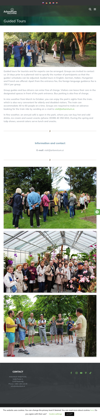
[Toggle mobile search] (90, 9)
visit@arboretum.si (64, 109)
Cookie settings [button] (55, 414)
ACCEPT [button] (69, 414)
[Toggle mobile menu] (95, 9)
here (92, 410)
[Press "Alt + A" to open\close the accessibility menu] (97, 212)
